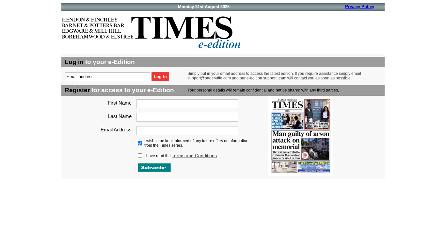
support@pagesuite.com (209, 78)
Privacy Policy (359, 6)
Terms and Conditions (194, 155)
